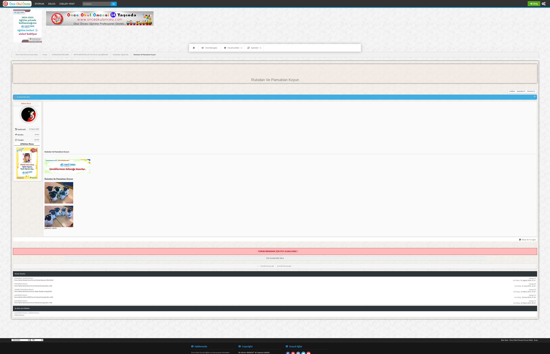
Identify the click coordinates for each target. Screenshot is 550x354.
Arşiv (536, 340)
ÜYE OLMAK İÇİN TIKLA (275, 258)
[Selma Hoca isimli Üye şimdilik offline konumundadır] (27, 113)
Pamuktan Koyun (20, 284)
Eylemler (255, 47)
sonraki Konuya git (284, 266)
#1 (535, 96)
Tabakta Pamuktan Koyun (24, 289)
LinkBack (512, 91)
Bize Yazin (504, 340)
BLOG (52, 4)
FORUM (41, 3)
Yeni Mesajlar (211, 47)
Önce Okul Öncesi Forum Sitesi (521, 340)
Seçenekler (520, 91)
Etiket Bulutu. (19, 315)
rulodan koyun (33, 313)
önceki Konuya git (267, 266)
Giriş (535, 3)
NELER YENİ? (68, 4)
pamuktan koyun (20, 295)
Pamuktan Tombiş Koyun (23, 278)
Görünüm (530, 91)
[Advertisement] (98, 34)
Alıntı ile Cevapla (529, 240)
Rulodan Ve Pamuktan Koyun (275, 80)
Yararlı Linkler (233, 47)
